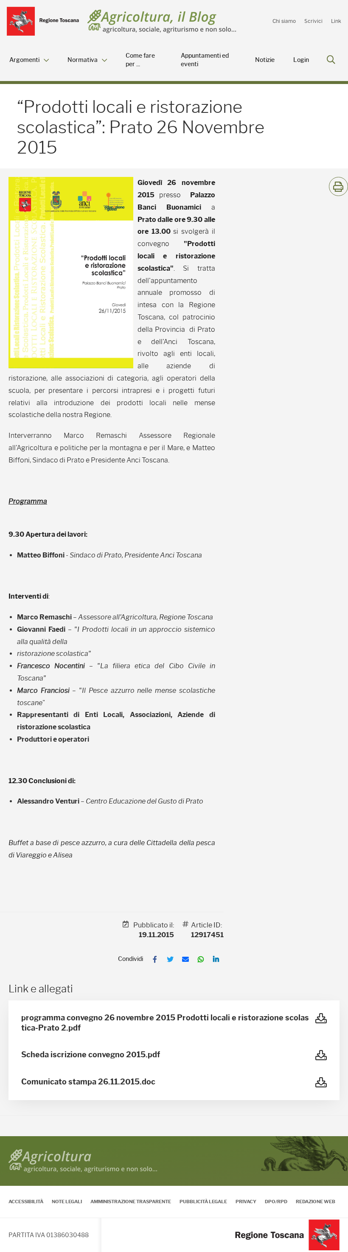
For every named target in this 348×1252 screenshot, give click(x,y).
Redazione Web (315, 1201)
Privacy (246, 1201)
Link (336, 21)
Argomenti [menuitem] (24, 60)
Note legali (67, 1201)
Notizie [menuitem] (265, 60)
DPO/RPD (276, 1201)
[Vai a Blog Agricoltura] (161, 21)
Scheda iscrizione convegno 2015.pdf (90, 1054)
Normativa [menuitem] (82, 60)
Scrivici (313, 21)
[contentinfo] (174, 1194)
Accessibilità (25, 1201)
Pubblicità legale (203, 1201)
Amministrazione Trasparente (130, 1201)
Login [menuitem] (301, 60)
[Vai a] (43, 21)
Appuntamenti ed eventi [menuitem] (205, 60)
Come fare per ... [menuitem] (140, 60)
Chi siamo (284, 21)
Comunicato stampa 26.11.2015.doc (88, 1082)
